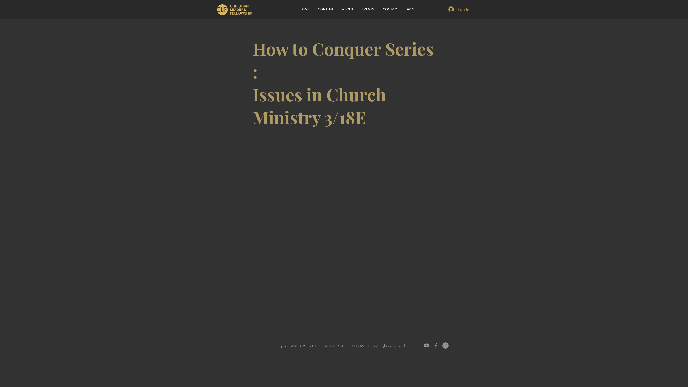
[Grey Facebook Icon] (436, 345)
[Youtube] (427, 345)
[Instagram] (445, 345)
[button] (347, 9)
